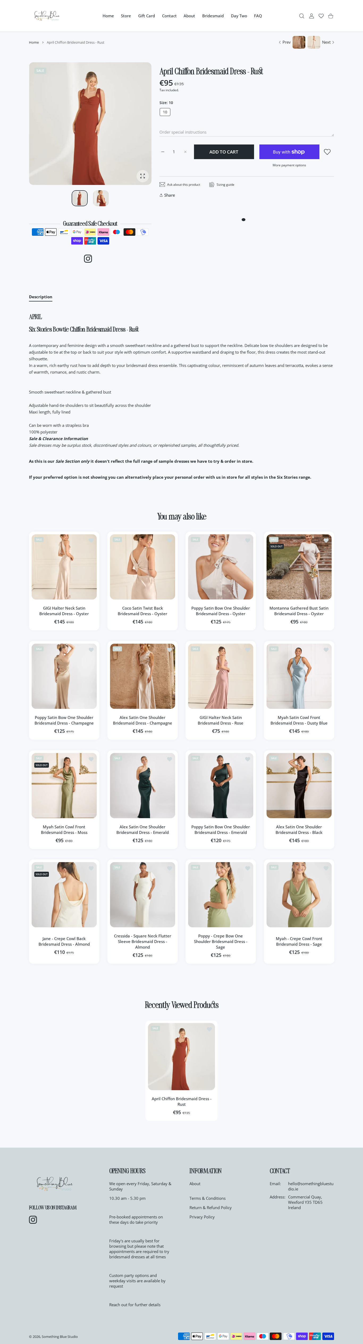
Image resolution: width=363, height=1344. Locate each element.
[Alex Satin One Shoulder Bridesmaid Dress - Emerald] (142, 785)
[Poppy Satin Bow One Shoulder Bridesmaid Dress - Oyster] (220, 566)
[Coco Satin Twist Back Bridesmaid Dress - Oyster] (142, 566)
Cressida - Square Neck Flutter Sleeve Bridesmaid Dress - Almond (142, 941)
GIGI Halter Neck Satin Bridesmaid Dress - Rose (220, 719)
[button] (135, 124)
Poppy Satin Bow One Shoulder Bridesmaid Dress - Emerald (220, 829)
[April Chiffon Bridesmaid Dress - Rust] (181, 1056)
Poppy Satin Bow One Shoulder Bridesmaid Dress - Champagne (64, 719)
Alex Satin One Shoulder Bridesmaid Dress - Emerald (142, 829)
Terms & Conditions (207, 1198)
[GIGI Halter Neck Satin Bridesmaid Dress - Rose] (220, 676)
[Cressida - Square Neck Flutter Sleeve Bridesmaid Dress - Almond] (142, 894)
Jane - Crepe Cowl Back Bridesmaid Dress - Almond (64, 941)
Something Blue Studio (60, 1336)
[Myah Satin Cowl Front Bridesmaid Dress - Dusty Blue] (299, 676)
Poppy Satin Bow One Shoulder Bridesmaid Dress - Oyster (220, 610)
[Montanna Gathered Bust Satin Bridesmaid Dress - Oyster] (299, 566)
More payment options (289, 165)
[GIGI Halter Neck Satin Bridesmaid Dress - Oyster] (64, 566)
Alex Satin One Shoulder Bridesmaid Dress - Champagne (142, 719)
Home (34, 42)
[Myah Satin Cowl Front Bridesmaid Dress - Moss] (64, 785)
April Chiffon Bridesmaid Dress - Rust (182, 1101)
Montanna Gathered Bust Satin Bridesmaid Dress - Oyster (298, 610)
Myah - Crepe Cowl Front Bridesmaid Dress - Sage (299, 941)
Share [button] (169, 195)
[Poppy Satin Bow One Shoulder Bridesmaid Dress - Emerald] (220, 785)
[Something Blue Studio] (47, 15)
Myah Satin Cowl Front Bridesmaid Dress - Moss (64, 829)
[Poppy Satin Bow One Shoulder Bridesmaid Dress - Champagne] (64, 676)
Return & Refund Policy (210, 1207)
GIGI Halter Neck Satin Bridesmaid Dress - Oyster (64, 610)
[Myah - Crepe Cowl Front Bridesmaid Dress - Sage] (299, 894)
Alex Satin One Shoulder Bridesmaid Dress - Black (299, 829)
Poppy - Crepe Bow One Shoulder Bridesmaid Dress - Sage (220, 941)
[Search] (302, 15)
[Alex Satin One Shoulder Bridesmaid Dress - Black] (299, 785)
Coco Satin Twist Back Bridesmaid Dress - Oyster (142, 610)
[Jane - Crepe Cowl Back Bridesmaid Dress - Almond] (64, 894)
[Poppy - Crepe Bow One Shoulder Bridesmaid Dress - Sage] (220, 894)
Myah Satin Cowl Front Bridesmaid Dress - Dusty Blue (298, 719)
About (194, 1183)
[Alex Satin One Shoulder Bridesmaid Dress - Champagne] (142, 676)
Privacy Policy (202, 1216)
